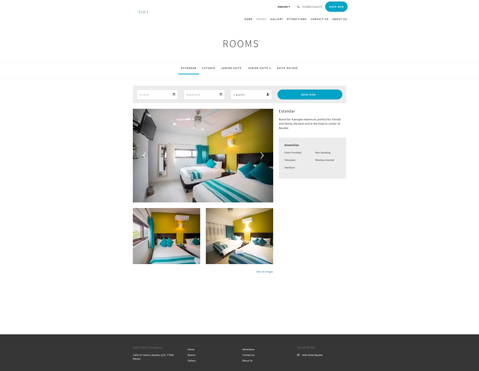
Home (191, 349)
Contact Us (248, 355)
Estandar (188, 68)
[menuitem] (250, 19)
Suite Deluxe (287, 68)
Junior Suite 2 (259, 68)
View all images (264, 271)
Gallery (192, 360)
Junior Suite (231, 68)
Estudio (208, 68)
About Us (247, 360)
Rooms (192, 355)
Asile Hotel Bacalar (312, 355)
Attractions (248, 349)
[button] (143, 155)
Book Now (308, 94)
